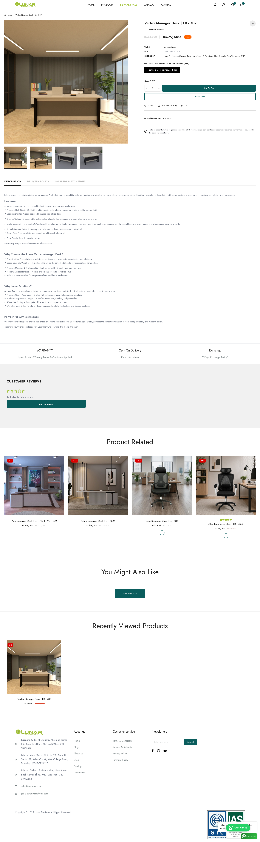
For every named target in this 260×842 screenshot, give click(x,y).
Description (12, 181)
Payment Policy (120, 760)
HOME (90, 4)
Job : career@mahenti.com (34, 793)
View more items (130, 593)
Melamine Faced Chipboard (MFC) (162, 70)
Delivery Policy (38, 181)
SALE (243, 56)
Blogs (76, 747)
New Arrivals (128, 4)
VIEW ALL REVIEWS (156, 29)
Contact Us (79, 772)
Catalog (78, 766)
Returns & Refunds (122, 747)
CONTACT (167, 4)
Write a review (46, 404)
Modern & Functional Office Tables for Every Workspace (218, 56)
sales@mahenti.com (31, 786)
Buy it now (200, 96)
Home (9, 15)
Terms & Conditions (122, 741)
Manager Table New (187, 56)
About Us (78, 753)
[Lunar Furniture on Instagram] (158, 750)
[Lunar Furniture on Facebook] (152, 750)
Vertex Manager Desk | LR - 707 (34, 699)
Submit (190, 742)
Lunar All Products (171, 56)
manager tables (170, 47)
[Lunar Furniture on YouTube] (165, 750)
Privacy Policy (120, 753)
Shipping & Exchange (70, 181)
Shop (76, 760)
